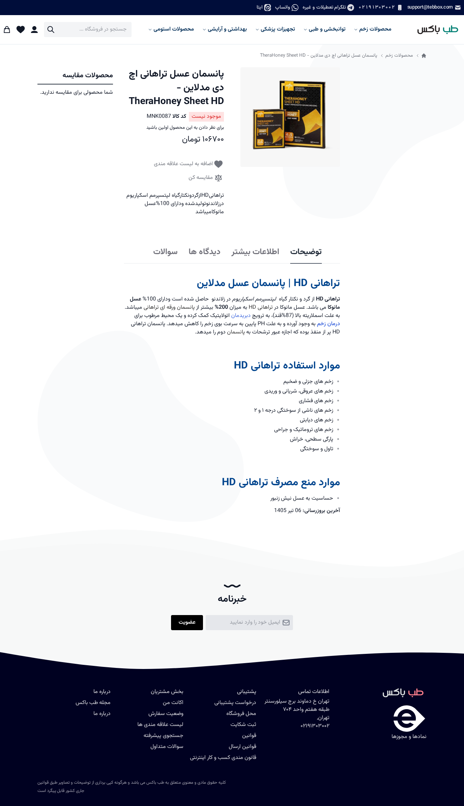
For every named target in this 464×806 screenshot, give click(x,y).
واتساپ (282, 7)
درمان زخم (328, 324)
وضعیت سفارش (165, 713)
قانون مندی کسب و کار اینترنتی (223, 757)
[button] (290, 117)
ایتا (260, 7)
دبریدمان (241, 315)
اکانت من (173, 703)
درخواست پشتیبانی (235, 703)
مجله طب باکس (93, 703)
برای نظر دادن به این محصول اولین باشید (185, 127)
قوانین (249, 735)
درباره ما (102, 713)
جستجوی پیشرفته (163, 735)
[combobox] (88, 29)
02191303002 (376, 7)
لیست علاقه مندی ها (160, 724)
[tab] (306, 252)
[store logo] (434, 29)
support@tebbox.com (430, 7)
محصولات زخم (399, 55)
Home (424, 55)
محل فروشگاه (241, 713)
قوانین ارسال (242, 746)
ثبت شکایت (243, 724)
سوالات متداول (166, 746)
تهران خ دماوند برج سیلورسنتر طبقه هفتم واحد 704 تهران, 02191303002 (296, 713)
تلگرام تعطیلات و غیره (324, 7)
